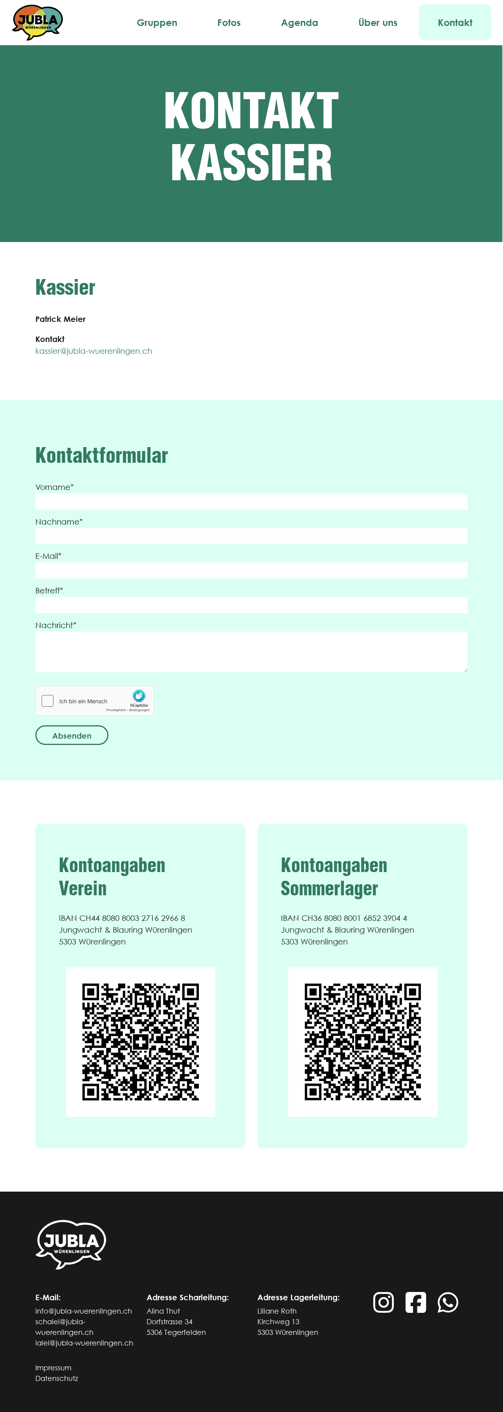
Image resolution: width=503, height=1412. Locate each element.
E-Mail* (48, 555)
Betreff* (49, 590)
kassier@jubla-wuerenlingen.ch (93, 350)
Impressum (53, 1368)
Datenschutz (56, 1378)
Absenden (72, 735)
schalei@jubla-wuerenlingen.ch (64, 1327)
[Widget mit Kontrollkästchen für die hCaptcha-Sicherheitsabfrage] (94, 701)
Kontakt (455, 22)
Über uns (378, 22)
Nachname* (59, 521)
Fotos (229, 22)
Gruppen (157, 22)
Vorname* (54, 487)
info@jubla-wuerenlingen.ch (83, 1311)
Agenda (299, 22)
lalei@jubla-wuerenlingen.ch (84, 1343)
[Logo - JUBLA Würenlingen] (37, 23)
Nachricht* (56, 625)
